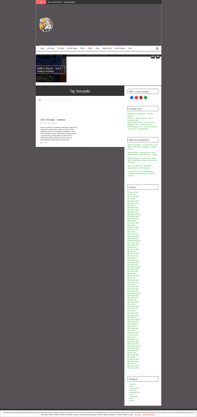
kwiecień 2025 (134, 227)
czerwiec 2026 (134, 196)
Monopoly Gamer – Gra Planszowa (139, 168)
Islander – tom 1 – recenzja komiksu (60, 2)
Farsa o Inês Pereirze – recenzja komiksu (57, 60)
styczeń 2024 (133, 260)
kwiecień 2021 (134, 333)
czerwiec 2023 (134, 276)
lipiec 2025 (132, 221)
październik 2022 (135, 293)
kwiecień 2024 (134, 254)
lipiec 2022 (132, 300)
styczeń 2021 (133, 339)
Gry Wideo (50, 48)
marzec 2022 (133, 309)
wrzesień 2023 (134, 269)
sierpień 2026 (133, 192)
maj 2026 (132, 199)
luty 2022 (132, 311)
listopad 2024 (133, 238)
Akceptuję (138, 414)
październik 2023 (135, 267)
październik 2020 (135, 346)
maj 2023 (132, 278)
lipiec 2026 (132, 194)
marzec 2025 (133, 229)
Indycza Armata (135, 392)
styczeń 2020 (133, 366)
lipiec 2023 (132, 273)
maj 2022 (132, 304)
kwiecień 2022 (134, 306)
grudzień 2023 (134, 262)
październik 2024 (135, 240)
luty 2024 (132, 258)
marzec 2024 (133, 256)
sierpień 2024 (133, 245)
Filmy (97, 48)
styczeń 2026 (133, 207)
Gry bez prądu (72, 48)
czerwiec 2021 (134, 328)
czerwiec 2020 (134, 355)
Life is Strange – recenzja (52, 119)
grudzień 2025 (134, 210)
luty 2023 (132, 284)
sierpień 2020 (133, 350)
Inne (131, 394)
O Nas (130, 48)
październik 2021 (135, 320)
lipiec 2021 (132, 326)
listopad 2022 (133, 291)
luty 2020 (132, 363)
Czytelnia (60, 48)
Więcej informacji (149, 414)
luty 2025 (132, 232)
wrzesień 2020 (134, 348)
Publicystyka (107, 48)
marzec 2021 (133, 335)
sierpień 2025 (133, 218)
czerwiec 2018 (134, 368)
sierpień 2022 (133, 297)
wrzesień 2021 (134, 322)
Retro (82, 48)
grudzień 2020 (134, 341)
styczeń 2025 (133, 234)
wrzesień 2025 (134, 216)
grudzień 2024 (134, 236)
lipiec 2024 (132, 247)
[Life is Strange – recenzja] (58, 107)
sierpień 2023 (133, 271)
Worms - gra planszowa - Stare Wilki (139, 166)
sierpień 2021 (133, 324)
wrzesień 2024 (134, 243)
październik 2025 (135, 214)
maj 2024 (132, 251)
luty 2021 (132, 337)
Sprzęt (90, 48)
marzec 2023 (133, 282)
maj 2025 (132, 225)
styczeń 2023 (133, 287)
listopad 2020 (133, 344)
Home (42, 48)
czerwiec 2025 (134, 223)
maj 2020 (132, 357)
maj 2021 (132, 330)
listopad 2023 (133, 265)
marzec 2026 (133, 203)
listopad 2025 (133, 212)
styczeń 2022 (133, 313)
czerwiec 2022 (134, 302)
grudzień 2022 (134, 289)
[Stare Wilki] (46, 24)
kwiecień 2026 (134, 201)
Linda (55, 123)
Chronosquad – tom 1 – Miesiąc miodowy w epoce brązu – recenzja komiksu (140, 62)
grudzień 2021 (134, 315)
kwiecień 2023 (134, 280)
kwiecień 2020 (134, 359)
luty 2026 (132, 205)
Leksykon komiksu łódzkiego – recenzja (144, 154)
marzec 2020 (133, 361)
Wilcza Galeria (120, 48)
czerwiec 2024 (134, 249)
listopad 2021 (133, 317)
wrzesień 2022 (134, 295)
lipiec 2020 (132, 352)
